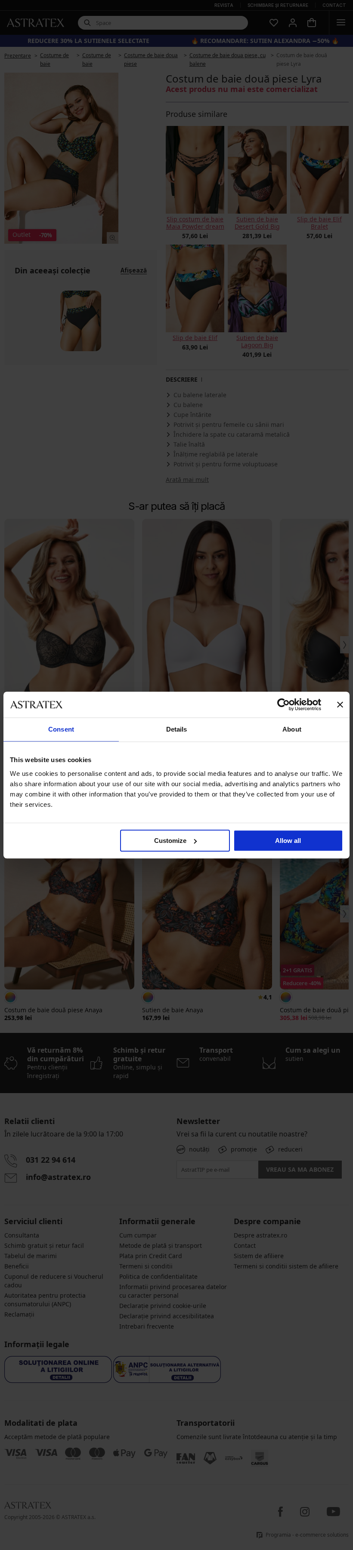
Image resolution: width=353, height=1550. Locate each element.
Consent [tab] (61, 729)
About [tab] (291, 729)
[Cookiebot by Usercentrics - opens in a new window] (283, 704)
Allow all (288, 840)
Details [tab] (176, 729)
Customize (170, 840)
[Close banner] (340, 704)
